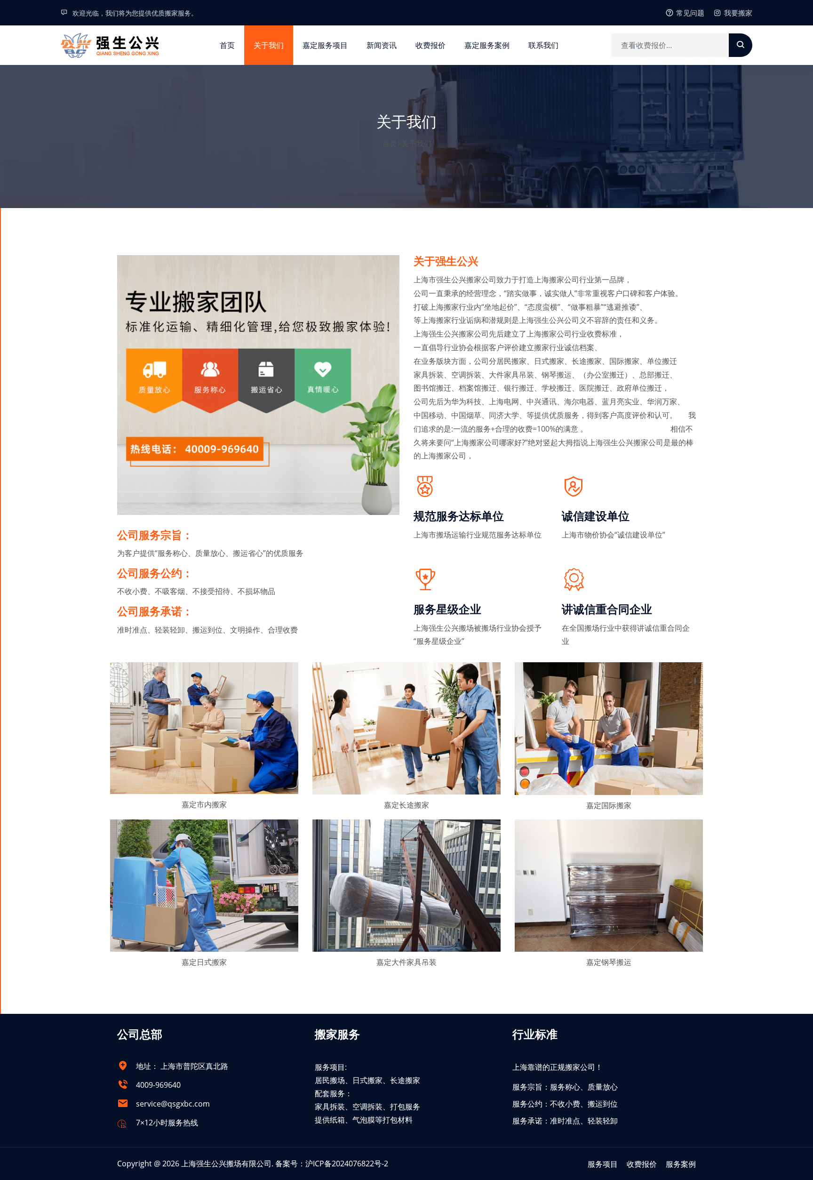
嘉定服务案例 (487, 45)
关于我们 (269, 45)
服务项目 (603, 1164)
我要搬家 (738, 12)
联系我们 (543, 45)
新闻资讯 (382, 45)
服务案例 (681, 1164)
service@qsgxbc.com (173, 1104)
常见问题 (690, 12)
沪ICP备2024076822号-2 (346, 1163)
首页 (227, 45)
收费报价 (430, 45)
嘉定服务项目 (325, 45)
